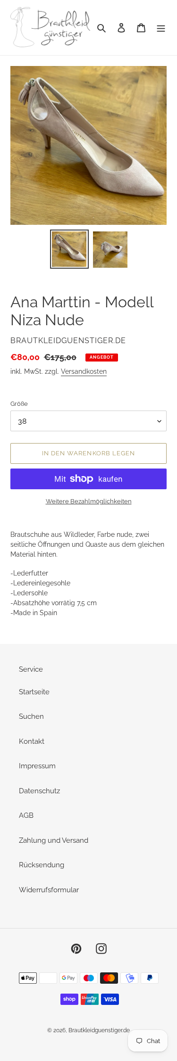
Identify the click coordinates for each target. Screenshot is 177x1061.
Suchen (31, 716)
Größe (19, 403)
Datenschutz (39, 791)
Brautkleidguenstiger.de (99, 1030)
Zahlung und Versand (53, 840)
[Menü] (161, 27)
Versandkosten (84, 371)
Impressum (37, 766)
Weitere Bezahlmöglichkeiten (89, 501)
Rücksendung (41, 865)
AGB (26, 815)
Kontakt (31, 741)
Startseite (34, 692)
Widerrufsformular (49, 890)
